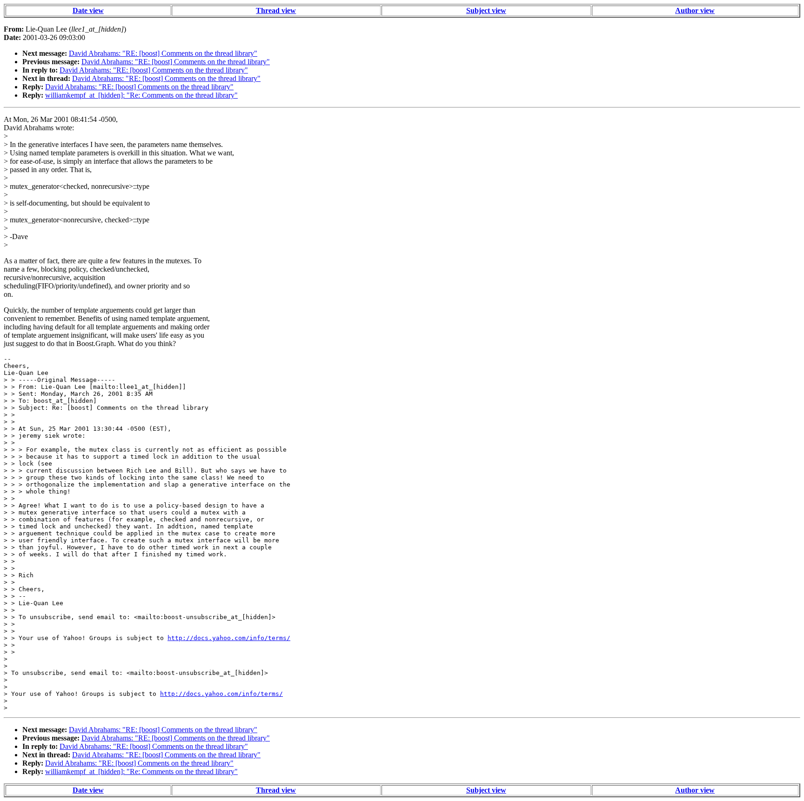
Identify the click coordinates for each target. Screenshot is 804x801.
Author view (695, 10)
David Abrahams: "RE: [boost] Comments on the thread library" (163, 53)
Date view (88, 10)
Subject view (486, 10)
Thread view (276, 10)
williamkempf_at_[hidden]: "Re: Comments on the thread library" (141, 95)
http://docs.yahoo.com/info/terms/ (229, 637)
